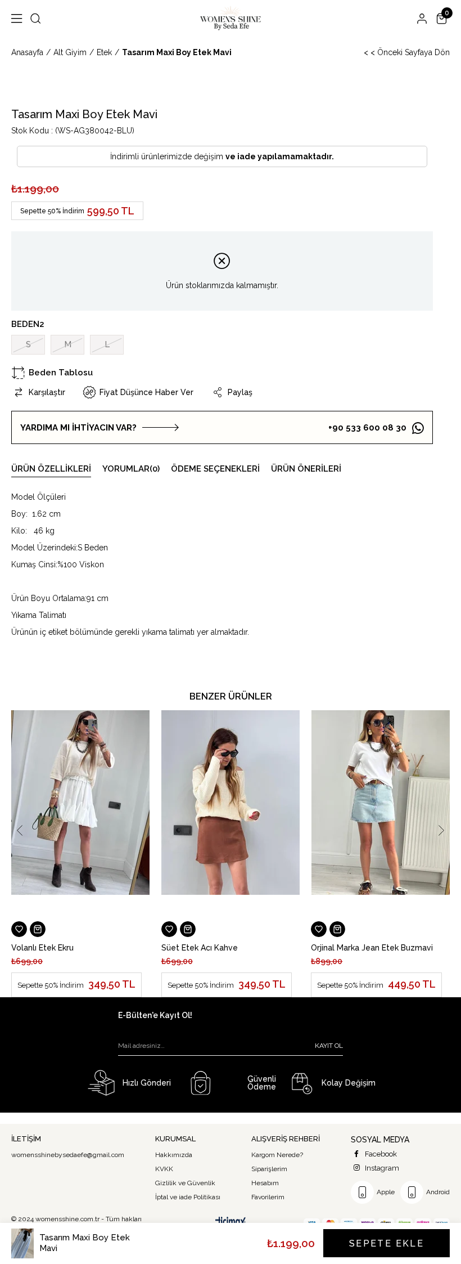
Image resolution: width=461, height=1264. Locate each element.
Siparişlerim (269, 1169)
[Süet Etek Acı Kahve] (230, 814)
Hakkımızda (173, 1155)
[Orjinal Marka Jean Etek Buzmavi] (380, 814)
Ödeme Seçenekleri (215, 469)
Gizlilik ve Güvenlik (185, 1183)
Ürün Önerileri (306, 469)
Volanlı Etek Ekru (42, 947)
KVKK (164, 1169)
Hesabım (265, 1183)
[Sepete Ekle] (38, 929)
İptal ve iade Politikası (187, 1197)
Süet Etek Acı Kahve (199, 947)
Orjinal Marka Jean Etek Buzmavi (372, 947)
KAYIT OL (329, 1046)
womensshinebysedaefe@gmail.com (67, 1155)
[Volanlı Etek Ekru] (80, 814)
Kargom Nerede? (277, 1155)
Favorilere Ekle (19, 929)
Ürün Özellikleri (51, 469)
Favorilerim (267, 1197)
